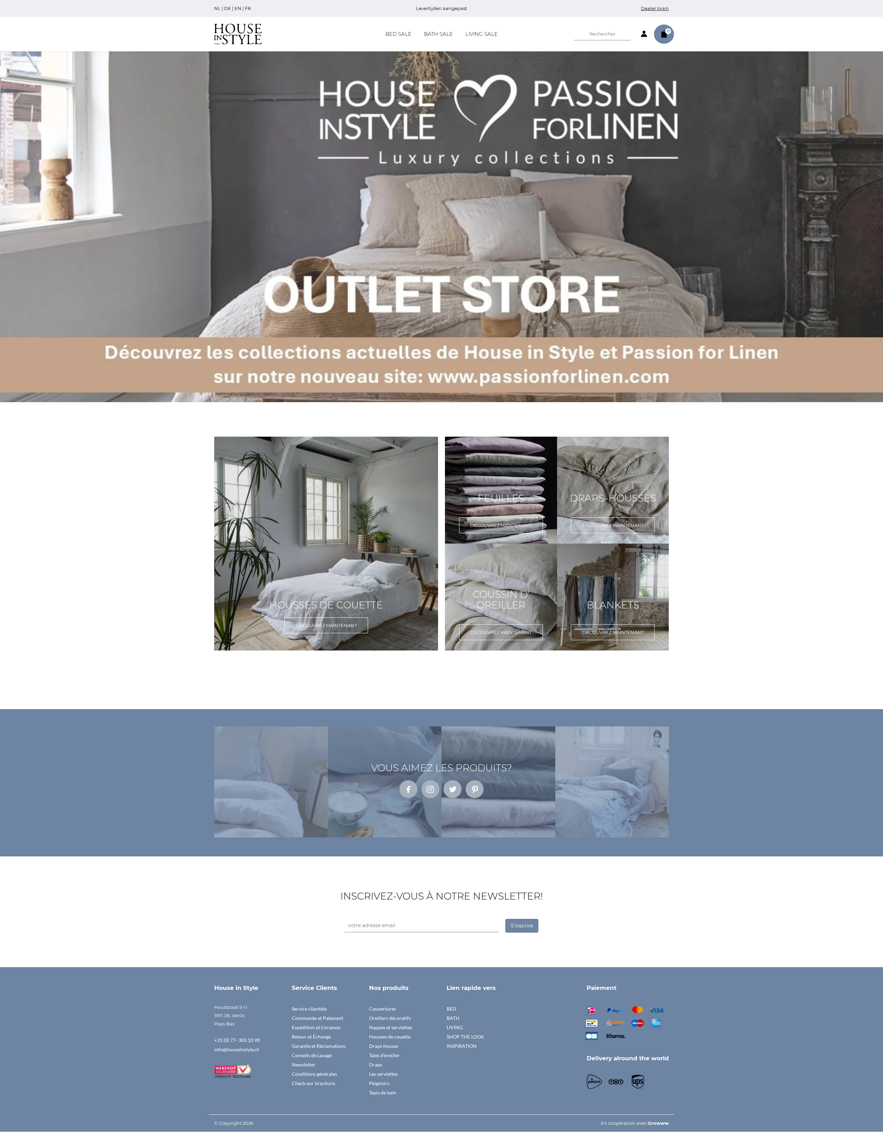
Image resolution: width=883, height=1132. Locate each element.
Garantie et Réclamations (319, 1046)
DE (227, 8)
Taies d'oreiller (384, 1055)
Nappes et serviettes (390, 1027)
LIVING (455, 1027)
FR (248, 8)
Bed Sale (398, 34)
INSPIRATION (462, 1046)
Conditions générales (314, 1074)
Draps (375, 1065)
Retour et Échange (311, 1037)
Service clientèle (309, 1009)
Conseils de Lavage (312, 1055)
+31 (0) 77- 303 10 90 (237, 1040)
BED (451, 1009)
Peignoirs (379, 1083)
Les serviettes (383, 1074)
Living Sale (481, 34)
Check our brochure (313, 1083)
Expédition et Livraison (316, 1027)
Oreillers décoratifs (390, 1018)
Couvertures (382, 1009)
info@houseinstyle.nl (236, 1049)
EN (238, 8)
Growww (658, 1123)
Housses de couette (389, 1037)
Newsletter (304, 1065)
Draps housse (383, 1046)
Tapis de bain (382, 1092)
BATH (453, 1018)
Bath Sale (438, 34)
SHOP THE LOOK (465, 1037)
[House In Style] (238, 33)
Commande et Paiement (317, 1018)
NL (217, 8)
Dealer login (655, 8)
